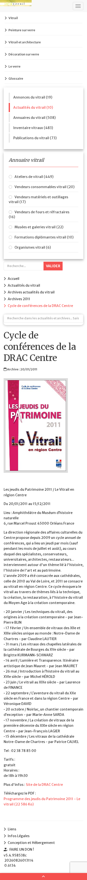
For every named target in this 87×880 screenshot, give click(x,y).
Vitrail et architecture (24, 42)
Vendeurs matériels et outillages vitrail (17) (38, 199)
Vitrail (13, 18)
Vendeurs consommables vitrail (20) (44, 187)
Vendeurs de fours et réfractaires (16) (39, 214)
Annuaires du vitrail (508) (34, 117)
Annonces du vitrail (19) (32, 97)
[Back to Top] (43, 876)
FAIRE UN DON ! (21, 849)
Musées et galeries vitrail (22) (38, 227)
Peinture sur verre (21, 30)
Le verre (14, 66)
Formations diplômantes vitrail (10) (43, 237)
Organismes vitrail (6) (32, 247)
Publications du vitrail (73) (35, 138)
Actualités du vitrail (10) (33, 107)
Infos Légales (18, 836)
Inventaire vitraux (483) (33, 128)
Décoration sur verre (23, 54)
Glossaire (15, 79)
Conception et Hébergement (31, 843)
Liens (12, 829)
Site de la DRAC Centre (44, 784)
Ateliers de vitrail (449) (33, 177)
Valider (53, 266)
